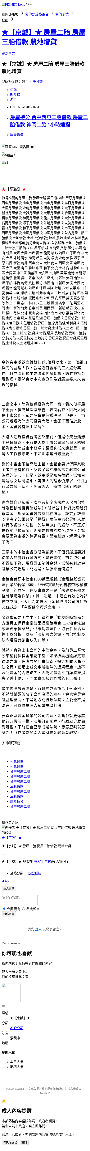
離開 (24, 1142)
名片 (13, 100)
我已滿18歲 (10, 1142)
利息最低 (16, 761)
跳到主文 (8, 53)
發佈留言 (8, 914)
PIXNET (19, 1088)
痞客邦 (38, 861)
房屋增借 (16, 135)
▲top (5, 880)
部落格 (15, 95)
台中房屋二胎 (20, 771)
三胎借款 (16, 786)
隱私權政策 (74, 1088)
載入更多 (8, 888)
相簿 (13, 90)
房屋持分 (16, 801)
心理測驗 (34, 873)
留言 (47, 861)
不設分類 (36, 81)
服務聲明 (45, 1092)
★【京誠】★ (12, 837)
